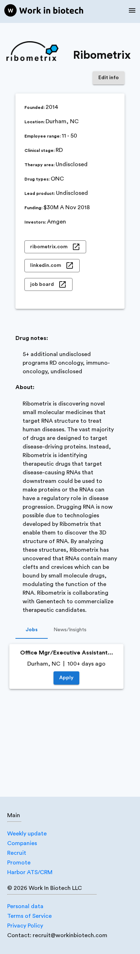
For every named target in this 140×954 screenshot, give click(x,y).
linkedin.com (45, 265)
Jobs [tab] (31, 629)
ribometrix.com (48, 246)
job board (42, 284)
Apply (66, 677)
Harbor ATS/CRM (29, 872)
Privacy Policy (25, 926)
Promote (19, 863)
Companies (22, 843)
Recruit (16, 853)
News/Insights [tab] (70, 629)
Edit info (108, 77)
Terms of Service (29, 916)
